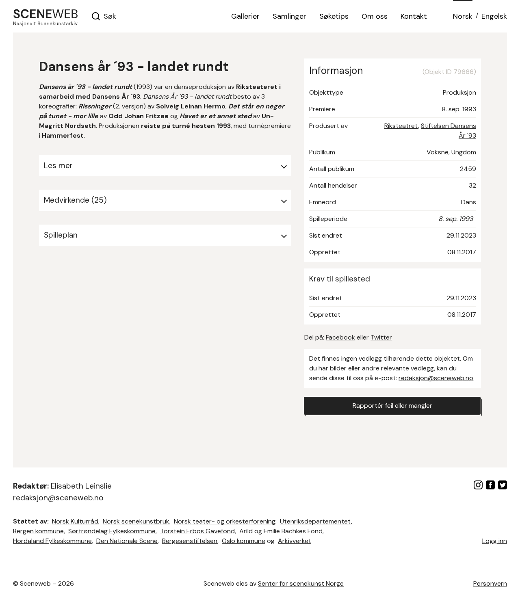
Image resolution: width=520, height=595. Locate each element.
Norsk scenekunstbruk (136, 521)
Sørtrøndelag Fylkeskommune (112, 531)
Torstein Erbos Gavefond (197, 531)
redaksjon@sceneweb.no (436, 378)
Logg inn (494, 541)
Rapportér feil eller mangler (392, 405)
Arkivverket (294, 541)
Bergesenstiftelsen (189, 541)
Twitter (381, 337)
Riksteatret (401, 125)
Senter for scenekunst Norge (301, 583)
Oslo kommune (243, 541)
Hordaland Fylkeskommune (52, 541)
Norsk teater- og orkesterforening (224, 521)
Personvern (490, 583)
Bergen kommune (38, 531)
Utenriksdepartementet (315, 521)
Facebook (340, 337)
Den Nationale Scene (127, 541)
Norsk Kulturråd (75, 521)
